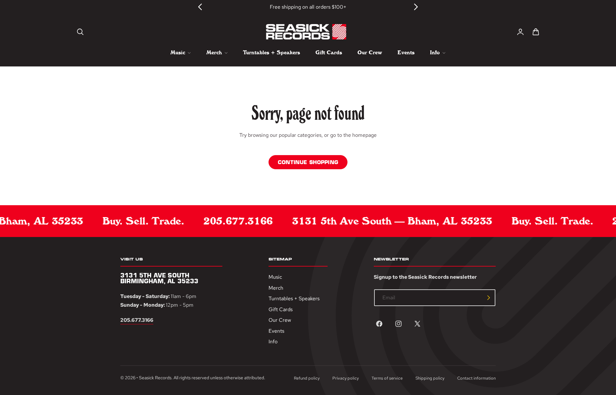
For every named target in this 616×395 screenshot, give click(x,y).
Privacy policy (345, 378)
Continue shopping (308, 162)
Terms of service (387, 378)
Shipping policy (429, 378)
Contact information (476, 378)
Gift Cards (281, 309)
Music (275, 277)
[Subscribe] (489, 298)
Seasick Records (155, 377)
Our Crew (280, 320)
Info (273, 341)
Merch (276, 287)
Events (276, 331)
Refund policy (307, 378)
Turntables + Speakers (294, 298)
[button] (80, 31)
